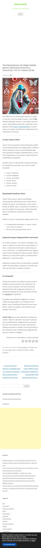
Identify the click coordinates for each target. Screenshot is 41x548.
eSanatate (20, 4)
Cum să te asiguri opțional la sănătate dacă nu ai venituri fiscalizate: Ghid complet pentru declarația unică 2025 (11, 372)
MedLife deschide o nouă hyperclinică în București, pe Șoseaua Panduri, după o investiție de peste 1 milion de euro (20, 462)
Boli (4, 503)
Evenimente (6, 514)
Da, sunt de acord (9, 544)
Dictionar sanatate (8, 509)
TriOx (13, 350)
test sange (8, 350)
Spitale (5, 526)
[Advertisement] (20, 37)
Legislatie (5, 516)
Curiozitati (6, 506)
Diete (4, 511)
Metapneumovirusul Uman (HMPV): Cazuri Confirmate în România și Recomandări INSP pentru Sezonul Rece (29, 372)
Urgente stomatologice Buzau (12, 399)
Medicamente (7, 519)
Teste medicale (22, 347)
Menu (20, 14)
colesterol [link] (8, 294)
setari (33, 540)
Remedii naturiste (8, 524)
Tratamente (6, 531)
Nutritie (5, 521)
